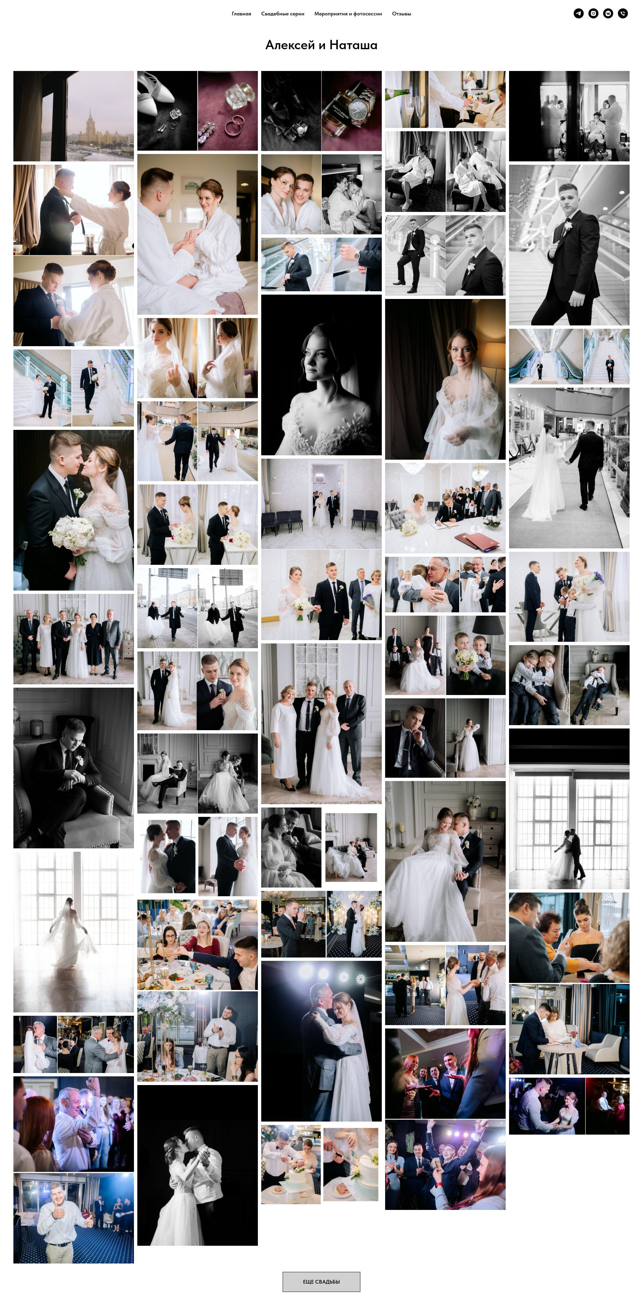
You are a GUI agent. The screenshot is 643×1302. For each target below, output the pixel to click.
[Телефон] (623, 13)
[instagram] (593, 13)
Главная (241, 13)
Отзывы (401, 13)
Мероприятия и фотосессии (348, 13)
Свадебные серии (282, 13)
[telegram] (579, 13)
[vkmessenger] (608, 13)
